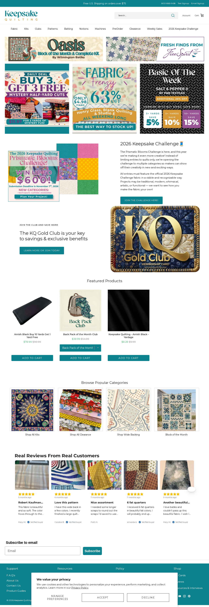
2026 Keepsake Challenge (183, 28)
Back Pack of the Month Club (80, 334)
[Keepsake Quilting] (21, 15)
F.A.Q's (11, 575)
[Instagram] (184, 596)
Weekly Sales (154, 28)
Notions (83, 28)
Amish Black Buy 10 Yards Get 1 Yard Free (32, 336)
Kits (26, 28)
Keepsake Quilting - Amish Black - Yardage (129, 336)
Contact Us (13, 585)
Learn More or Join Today (42, 250)
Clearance (135, 28)
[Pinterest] (189, 596)
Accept (102, 597)
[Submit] (173, 15)
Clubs (38, 28)
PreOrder (117, 28)
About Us (12, 580)
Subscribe (92, 551)
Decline (148, 597)
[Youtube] (179, 596)
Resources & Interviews (188, 588)
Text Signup (183, 3)
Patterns (53, 28)
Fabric (14, 28)
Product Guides (16, 590)
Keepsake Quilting (22, 600)
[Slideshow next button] (191, 489)
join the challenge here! (141, 200)
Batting (68, 28)
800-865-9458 (168, 3)
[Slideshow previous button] (17, 489)
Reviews (179, 581)
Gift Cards (179, 575)
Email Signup (197, 3)
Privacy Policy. (79, 587)
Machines (100, 28)
